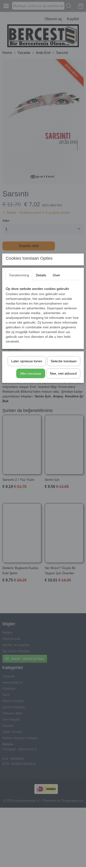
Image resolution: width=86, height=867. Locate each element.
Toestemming (19, 275)
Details (41, 275)
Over (56, 275)
